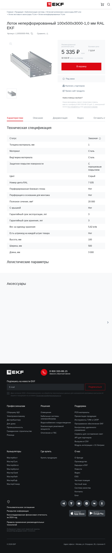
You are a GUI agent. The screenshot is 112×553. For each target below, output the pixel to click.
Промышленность (15, 427)
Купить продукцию (49, 458)
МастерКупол (13, 469)
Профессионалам (16, 406)
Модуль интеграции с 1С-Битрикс (89, 445)
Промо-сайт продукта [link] (75, 91)
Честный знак (81, 484)
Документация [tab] (60, 118)
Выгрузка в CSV (82, 441)
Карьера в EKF (81, 465)
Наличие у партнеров (75, 86)
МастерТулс (12, 461)
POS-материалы (82, 412)
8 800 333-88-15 (58, 371)
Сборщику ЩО (13, 412)
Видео (77, 473)
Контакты (79, 491)
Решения (45, 406)
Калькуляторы (14, 451)
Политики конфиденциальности (48, 396)
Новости (78, 469)
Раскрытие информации (18, 511)
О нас (77, 451)
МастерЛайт (12, 476)
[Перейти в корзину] (102, 4)
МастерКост (12, 458)
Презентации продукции (85, 416)
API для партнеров (83, 437)
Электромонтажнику (16, 416)
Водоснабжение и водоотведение (56, 422)
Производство (81, 461)
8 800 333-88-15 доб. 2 (85, 104)
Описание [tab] (38, 118)
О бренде (79, 458)
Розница (10, 435)
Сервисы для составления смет (89, 434)
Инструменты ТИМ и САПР (87, 420)
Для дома (11, 424)
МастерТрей (12, 473)
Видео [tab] (80, 118)
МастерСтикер (13, 484)
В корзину (29, 349)
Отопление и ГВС (49, 433)
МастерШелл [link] (13, 465)
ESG (77, 476)
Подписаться (95, 387)
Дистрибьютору (14, 420)
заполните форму (91, 107)
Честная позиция (82, 480)
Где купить (46, 451)
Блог (77, 495)
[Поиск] (108, 4)
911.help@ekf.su (73, 107)
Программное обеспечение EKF (89, 424)
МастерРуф (12, 480)
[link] (63, 503)
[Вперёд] (108, 322)
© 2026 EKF (11, 544)
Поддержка (80, 406)
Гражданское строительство (19, 431)
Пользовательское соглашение (21, 507)
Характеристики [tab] (15, 118)
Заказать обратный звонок (59, 374)
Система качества (83, 488)
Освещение (46, 412)
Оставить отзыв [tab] (102, 118)
